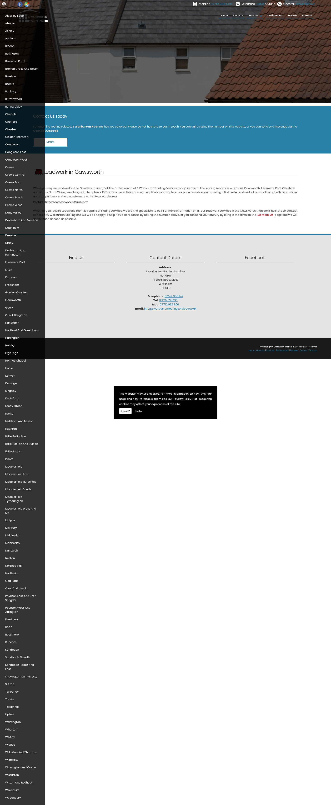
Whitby (10, 737)
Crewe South (14, 197)
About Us (238, 15)
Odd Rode (11, 581)
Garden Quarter (16, 292)
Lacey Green (13, 406)
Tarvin (9, 699)
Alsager (10, 23)
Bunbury (10, 91)
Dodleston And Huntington (15, 252)
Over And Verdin (16, 588)
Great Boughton (16, 315)
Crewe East (13, 182)
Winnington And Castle (20, 767)
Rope (8, 627)
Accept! (125, 411)
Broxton (10, 76)
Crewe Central (15, 175)
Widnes (10, 745)
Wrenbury (12, 790)
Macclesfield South (18, 489)
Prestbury (12, 619)
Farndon (11, 277)
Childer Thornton (16, 137)
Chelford (11, 122)
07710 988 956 (221, 4)
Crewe (9, 167)
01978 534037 (168, 300)
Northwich (12, 573)
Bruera (9, 84)
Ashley (9, 31)
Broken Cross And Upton (21, 69)
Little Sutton (13, 451)
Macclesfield (13, 467)
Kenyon (10, 376)
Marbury (11, 528)
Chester (10, 129)
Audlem (10, 38)
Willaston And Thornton (21, 752)
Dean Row (12, 228)
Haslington (12, 338)
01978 (261, 4)
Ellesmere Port (15, 262)
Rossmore (12, 635)
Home (224, 15)
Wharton (11, 730)
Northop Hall (13, 566)
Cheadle (11, 114)
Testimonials (275, 15)
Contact (307, 15)
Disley (9, 243)
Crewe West (13, 205)
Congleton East (15, 152)
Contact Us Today (50, 116)
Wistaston (12, 775)
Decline (139, 411)
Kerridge (11, 383)
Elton (8, 270)
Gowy (9, 308)
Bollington (12, 54)
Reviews (292, 15)
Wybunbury (13, 798)
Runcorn (11, 642)
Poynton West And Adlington (17, 610)
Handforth (12, 323)
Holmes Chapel (15, 361)
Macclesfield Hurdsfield (20, 482)
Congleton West (16, 160)
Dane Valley (13, 213)
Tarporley (12, 692)
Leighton (11, 429)
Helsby (9, 345)
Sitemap (313, 350)
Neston (10, 558)
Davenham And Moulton (21, 220)
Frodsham (12, 285)
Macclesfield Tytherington (14, 499)
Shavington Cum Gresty (21, 677)
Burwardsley (13, 107)
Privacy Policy (182, 399)
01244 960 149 (305, 4)
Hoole (9, 368)
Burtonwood (13, 99)
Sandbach (12, 650)
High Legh (11, 353)
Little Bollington (15, 436)
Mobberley (12, 543)
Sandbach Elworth (17, 657)
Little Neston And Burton (21, 444)
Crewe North (14, 190)
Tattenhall (12, 707)
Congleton (12, 144)
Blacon (9, 46)
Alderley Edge (14, 16)
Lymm (9, 459)
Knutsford (11, 398)
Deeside (10, 235)
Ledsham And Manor (19, 421)
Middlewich (12, 535)
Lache (9, 414)
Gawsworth (13, 300)
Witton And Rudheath (19, 783)
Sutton (9, 684)
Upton (9, 714)
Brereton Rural (15, 61)
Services (253, 15)
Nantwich (11, 551)
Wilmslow (11, 760)
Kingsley (10, 391)
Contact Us (265, 215)
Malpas (10, 520)
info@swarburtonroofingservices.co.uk (170, 309)
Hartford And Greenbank (22, 330)
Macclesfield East (17, 474)
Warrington (13, 722)
